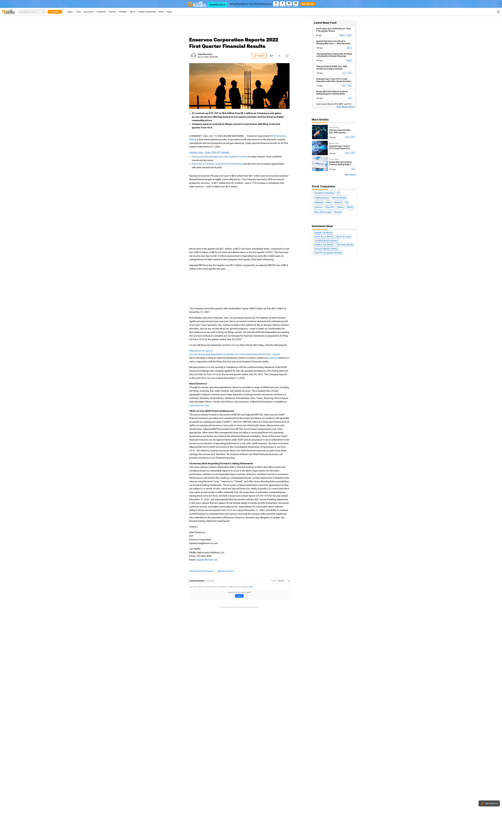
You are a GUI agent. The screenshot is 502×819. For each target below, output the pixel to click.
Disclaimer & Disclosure (201, 571)
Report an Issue (225, 571)
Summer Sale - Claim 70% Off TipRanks (209, 152)
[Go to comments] (287, 55)
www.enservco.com (199, 405)
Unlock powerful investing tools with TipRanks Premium (220, 156)
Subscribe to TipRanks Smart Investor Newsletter (217, 163)
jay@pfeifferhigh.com (207, 559)
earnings (272, 358)
